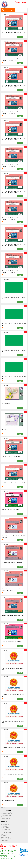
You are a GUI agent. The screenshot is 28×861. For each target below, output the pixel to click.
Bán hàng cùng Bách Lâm (6, 838)
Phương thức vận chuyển (6, 813)
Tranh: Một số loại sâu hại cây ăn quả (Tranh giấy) (14, 747)
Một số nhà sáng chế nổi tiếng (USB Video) (12, 641)
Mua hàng (20, 36)
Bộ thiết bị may (5, 429)
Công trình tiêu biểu (5, 829)
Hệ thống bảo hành (5, 826)
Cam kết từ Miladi (5, 827)
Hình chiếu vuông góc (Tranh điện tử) (11, 456)
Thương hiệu (4, 835)
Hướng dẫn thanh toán (6, 815)
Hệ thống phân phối (5, 824)
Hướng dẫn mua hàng (6, 812)
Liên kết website (4, 840)
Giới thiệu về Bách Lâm (6, 823)
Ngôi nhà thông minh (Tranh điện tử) (10, 509)
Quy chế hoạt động (5, 834)
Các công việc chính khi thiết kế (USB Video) (12, 615)
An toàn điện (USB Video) (8, 800)
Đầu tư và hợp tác (5, 837)
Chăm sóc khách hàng (6, 818)
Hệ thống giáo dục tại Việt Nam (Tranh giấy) (12, 774)
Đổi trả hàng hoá (4, 816)
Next (4, 807)
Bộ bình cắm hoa (6, 403)
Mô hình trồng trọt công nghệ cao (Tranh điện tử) (13, 482)
